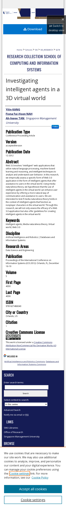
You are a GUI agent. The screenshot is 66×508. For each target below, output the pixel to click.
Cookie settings (19, 473)
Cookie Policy (40, 477)
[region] (33, 477)
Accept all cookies (33, 489)
